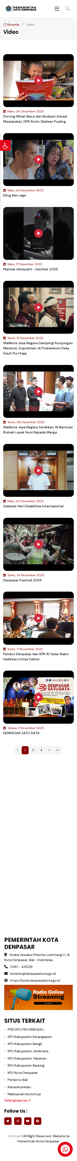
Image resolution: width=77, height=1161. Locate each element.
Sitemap (14, 1136)
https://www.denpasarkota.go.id (34, 980)
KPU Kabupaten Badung (26, 1065)
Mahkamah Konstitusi (24, 1094)
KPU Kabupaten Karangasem (30, 1036)
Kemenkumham (19, 1087)
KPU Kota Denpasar (23, 1072)
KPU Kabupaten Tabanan (27, 1058)
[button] (67, 8)
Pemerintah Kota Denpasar (38, 1141)
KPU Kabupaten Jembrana (28, 1051)
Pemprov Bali (18, 1080)
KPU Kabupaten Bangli (25, 1044)
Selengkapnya (16, 1100)
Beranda (12, 24)
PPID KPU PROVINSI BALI (26, 1029)
